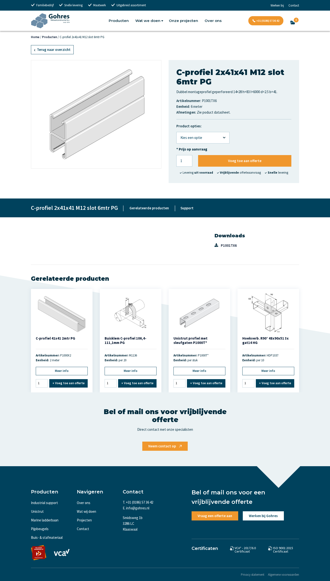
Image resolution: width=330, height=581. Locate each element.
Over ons (213, 20)
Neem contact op (162, 446)
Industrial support (44, 502)
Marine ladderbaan (44, 520)
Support (187, 208)
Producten (119, 20)
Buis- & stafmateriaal (47, 537)
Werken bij (277, 5)
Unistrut (37, 511)
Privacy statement (252, 575)
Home (35, 37)
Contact (293, 5)
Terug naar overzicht (53, 49)
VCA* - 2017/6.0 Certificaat (245, 549)
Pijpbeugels (40, 528)
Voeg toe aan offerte (244, 160)
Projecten (84, 520)
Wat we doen (147, 20)
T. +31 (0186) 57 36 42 (138, 502)
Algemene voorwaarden (283, 575)
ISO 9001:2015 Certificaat (283, 549)
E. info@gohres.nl (136, 508)
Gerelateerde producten (149, 208)
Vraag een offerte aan (215, 515)
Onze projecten (183, 20)
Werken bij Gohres (263, 515)
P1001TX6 (229, 245)
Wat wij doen (86, 511)
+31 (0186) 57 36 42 (267, 20)
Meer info (62, 371)
